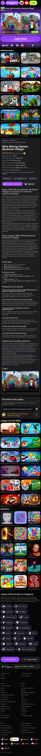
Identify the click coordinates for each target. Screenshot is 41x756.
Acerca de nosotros (6, 725)
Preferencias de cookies (27, 732)
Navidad (23, 713)
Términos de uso (25, 725)
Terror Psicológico (5, 685)
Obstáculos (24, 711)
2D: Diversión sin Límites (27, 704)
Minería (23, 690)
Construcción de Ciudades (8, 701)
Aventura (24, 172)
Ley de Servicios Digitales (28, 728)
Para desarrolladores (6, 728)
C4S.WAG (14, 156)
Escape (23, 685)
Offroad (3, 711)
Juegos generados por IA (7, 695)
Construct (23, 708)
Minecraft (13, 140)
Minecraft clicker (5, 706)
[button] (20, 666)
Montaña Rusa (4, 699)
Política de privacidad (6, 732)
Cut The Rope (4, 697)
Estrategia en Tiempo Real (28, 692)
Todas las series (25, 675)
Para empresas (5, 730)
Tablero (23, 683)
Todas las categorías (26, 715)
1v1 (1, 713)
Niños (22, 697)
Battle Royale (24, 695)
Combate (23, 701)
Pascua (3, 683)
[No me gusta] (12, 45)
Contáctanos (4, 734)
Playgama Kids (25, 730)
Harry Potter (24, 699)
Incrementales (4, 718)
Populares (3, 704)
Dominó (3, 688)
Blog (2, 723)
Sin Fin (2, 690)
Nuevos (3, 675)
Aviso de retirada (25, 723)
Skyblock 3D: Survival (9, 348)
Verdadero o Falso (5, 708)
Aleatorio (3, 678)
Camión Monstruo (26, 706)
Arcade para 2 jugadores (27, 688)
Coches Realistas (5, 715)
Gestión (4, 174)
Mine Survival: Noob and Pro (27, 356)
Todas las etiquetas (26, 673)
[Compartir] (32, 45)
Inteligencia (4, 692)
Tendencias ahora (15, 172)
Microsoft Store (16, 170)
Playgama (5, 140)
